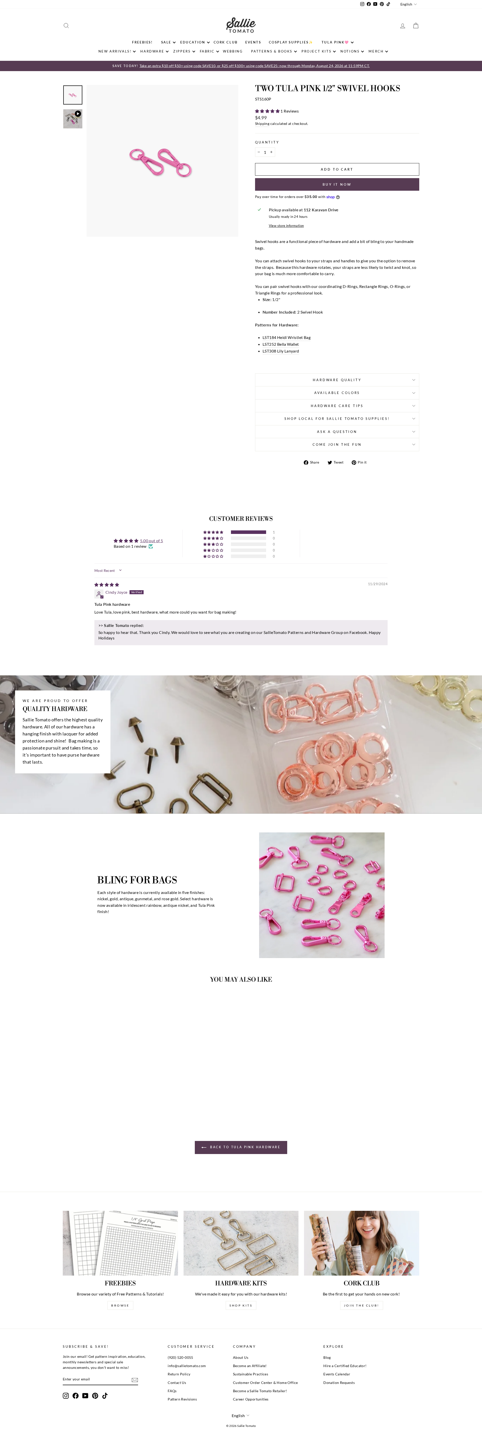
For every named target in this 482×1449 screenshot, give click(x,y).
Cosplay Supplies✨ (291, 42)
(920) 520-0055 (180, 1358)
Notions (349, 51)
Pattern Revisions (182, 1399)
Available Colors (337, 393)
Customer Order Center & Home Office (265, 1383)
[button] (267, 111)
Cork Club (226, 42)
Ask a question (337, 432)
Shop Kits (240, 1305)
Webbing (233, 51)
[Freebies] (120, 1243)
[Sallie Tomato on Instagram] (66, 1396)
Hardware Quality (337, 380)
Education (192, 42)
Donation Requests (339, 1383)
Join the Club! (361, 1305)
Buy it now (337, 184)
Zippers (182, 51)
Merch (376, 51)
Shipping (262, 124)
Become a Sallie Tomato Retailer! (260, 1391)
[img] (106, 584)
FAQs (172, 1391)
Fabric (207, 51)
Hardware (152, 51)
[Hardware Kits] (241, 1243)
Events (253, 42)
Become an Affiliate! (250, 1366)
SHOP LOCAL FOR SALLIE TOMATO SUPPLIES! (337, 419)
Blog (327, 1358)
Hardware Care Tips (337, 406)
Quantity (267, 142)
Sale (166, 42)
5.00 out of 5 (151, 540)
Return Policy (179, 1374)
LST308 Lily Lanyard (281, 350)
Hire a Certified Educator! (345, 1366)
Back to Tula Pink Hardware (244, 1147)
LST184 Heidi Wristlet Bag (287, 337)
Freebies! (142, 42)
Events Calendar (336, 1374)
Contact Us (177, 1383)
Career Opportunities (251, 1399)
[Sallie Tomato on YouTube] (85, 1396)
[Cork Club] (361, 1243)
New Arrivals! (115, 51)
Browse (120, 1305)
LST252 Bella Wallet (281, 344)
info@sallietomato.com (187, 1366)
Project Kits (316, 51)
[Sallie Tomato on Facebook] (76, 1396)
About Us (240, 1358)
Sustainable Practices (250, 1374)
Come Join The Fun (337, 444)
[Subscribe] (135, 1379)
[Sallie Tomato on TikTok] (105, 1396)
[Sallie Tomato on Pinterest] (95, 1396)
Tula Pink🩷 (335, 42)
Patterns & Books (271, 51)
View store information (286, 226)
